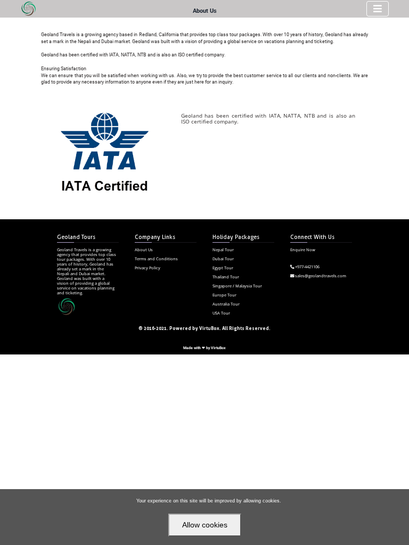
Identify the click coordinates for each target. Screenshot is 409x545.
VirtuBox (218, 348)
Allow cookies (204, 525)
